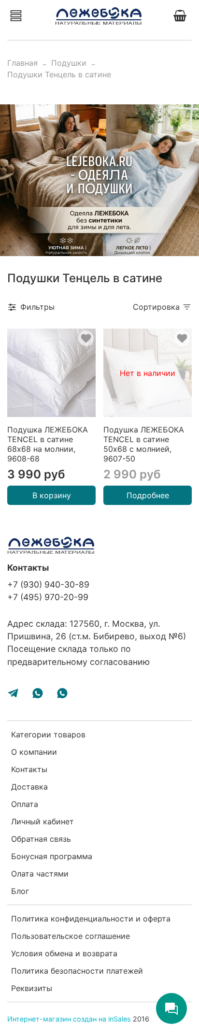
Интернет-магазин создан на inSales (69, 1019)
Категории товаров (48, 734)
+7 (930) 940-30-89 (48, 584)
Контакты (29, 769)
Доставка (29, 786)
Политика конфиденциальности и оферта (91, 918)
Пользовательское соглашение (70, 936)
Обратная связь (41, 839)
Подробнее (148, 495)
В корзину (51, 495)
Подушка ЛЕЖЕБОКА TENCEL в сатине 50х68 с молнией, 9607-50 (143, 444)
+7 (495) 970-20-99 (47, 597)
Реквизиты (31, 988)
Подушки (68, 63)
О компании (34, 752)
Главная (22, 63)
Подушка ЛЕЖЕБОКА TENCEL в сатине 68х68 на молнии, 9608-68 (47, 444)
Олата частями (40, 873)
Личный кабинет (42, 821)
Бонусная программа (51, 856)
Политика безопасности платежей (77, 971)
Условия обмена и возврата (64, 953)
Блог (20, 891)
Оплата (24, 804)
